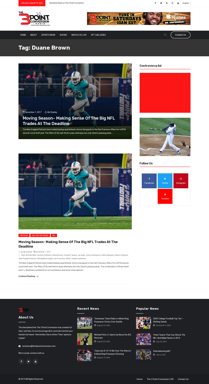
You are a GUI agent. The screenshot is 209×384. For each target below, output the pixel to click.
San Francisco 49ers (62, 258)
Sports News (48, 35)
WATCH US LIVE (79, 35)
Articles (24, 235)
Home (23, 35)
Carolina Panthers (44, 255)
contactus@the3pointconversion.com (39, 346)
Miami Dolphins (121, 255)
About (33, 35)
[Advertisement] (165, 93)
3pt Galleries (98, 35)
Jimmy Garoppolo (93, 255)
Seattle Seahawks (78, 258)
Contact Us (180, 34)
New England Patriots (27, 258)
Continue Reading (26, 276)
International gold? (161, 351)
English (186, 3)
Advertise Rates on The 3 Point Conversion (66, 3)
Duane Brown (57, 255)
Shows (63, 35)
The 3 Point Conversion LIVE (160, 379)
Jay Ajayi (81, 255)
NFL (53, 235)
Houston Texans (70, 255)
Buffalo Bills (31, 255)
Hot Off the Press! (40, 235)
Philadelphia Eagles (45, 258)
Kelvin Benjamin (108, 255)
